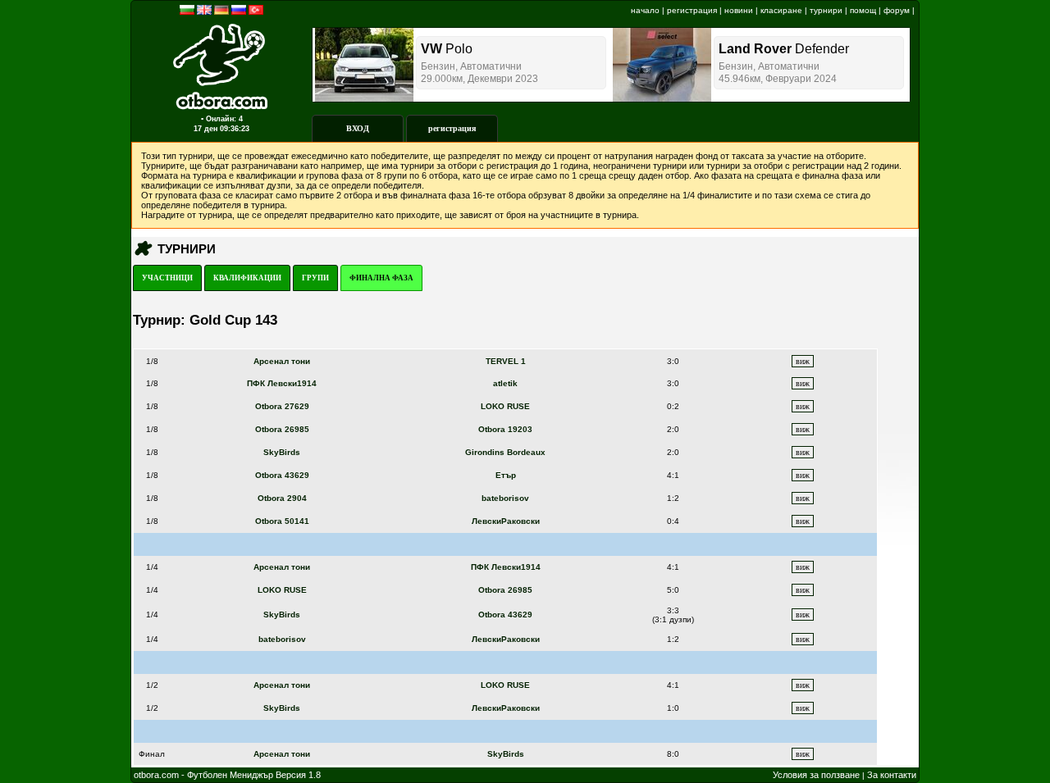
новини (738, 10)
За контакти (891, 775)
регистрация (692, 10)
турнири (826, 10)
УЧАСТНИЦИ (167, 278)
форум (896, 10)
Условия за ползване (816, 775)
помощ (863, 10)
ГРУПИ (315, 278)
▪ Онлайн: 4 (222, 119)
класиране (781, 10)
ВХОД (357, 128)
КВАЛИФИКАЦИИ (247, 278)
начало (645, 10)
